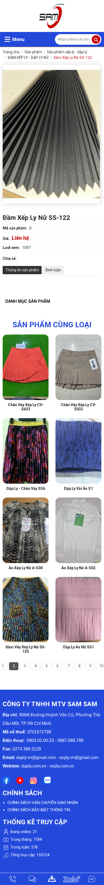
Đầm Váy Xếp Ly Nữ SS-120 (26, 649)
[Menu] (7, 39)
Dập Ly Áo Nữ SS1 (78, 647)
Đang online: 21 (23, 831)
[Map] (52, 879)
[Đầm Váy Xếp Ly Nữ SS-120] (26, 579)
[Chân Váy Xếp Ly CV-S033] (78, 337)
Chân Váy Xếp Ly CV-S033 (78, 407)
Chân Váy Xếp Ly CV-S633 (25, 407)
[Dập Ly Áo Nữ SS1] (78, 579)
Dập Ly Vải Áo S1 (78, 488)
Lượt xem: (11, 247)
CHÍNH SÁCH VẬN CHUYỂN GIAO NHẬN (42, 802)
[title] (12, 879)
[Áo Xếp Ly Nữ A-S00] (26, 500)
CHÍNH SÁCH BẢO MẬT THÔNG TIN (38, 809)
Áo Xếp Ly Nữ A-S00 (26, 568)
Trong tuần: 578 (23, 847)
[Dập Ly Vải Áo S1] (78, 421)
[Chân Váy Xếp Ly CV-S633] (26, 337)
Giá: (6, 238)
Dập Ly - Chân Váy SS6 (25, 488)
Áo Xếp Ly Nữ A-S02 (78, 568)
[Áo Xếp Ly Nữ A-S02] (78, 500)
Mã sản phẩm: (15, 228)
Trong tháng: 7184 (25, 839)
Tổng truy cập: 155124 (29, 854)
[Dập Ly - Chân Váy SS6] (26, 421)
